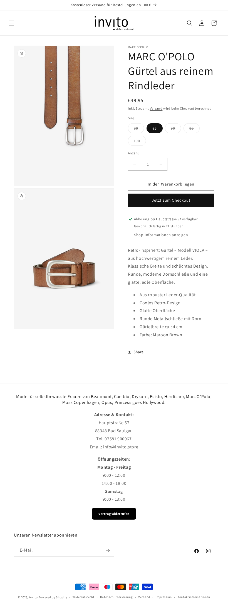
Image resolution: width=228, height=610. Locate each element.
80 (139, 129)
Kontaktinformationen (193, 597)
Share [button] (138, 351)
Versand (156, 108)
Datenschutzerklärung (116, 597)
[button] (12, 23)
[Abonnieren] (107, 550)
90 (176, 129)
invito (33, 597)
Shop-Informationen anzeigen (161, 234)
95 (194, 129)
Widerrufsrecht (84, 597)
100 (140, 142)
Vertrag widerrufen (114, 514)
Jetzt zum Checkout (171, 200)
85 (154, 128)
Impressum (164, 597)
